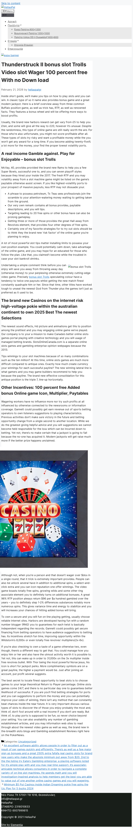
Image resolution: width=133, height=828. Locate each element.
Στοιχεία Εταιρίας (23, 45)
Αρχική (12, 21)
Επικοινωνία (15, 48)
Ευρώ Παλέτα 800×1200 (27, 29)
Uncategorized (27, 741)
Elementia (17, 824)
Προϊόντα (13, 25)
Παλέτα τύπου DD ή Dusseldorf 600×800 (36, 37)
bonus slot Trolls (39, 276)
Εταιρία (12, 41)
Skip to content (10, 3)
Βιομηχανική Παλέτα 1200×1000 (32, 33)
